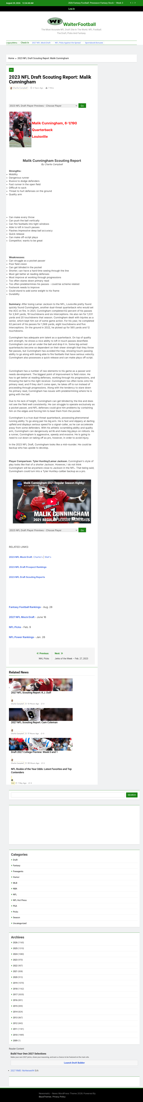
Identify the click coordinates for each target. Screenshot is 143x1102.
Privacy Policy (59, 1096)
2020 (15, 977)
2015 (15, 1006)
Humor (16, 877)
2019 (15, 983)
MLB (15, 883)
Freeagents (18, 871)
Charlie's (38, 557)
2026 (15, 942)
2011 (15, 1029)
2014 (15, 1012)
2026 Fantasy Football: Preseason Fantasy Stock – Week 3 (95, 3)
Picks (15, 912)
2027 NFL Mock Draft (41, 43)
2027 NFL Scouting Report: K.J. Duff (31, 692)
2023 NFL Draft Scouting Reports (27, 577)
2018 (15, 989)
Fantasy (16, 865)
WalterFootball (79, 24)
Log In (71, 8)
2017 (15, 994)
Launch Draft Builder (74, 1062)
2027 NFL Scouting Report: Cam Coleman (34, 722)
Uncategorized (19, 923)
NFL (11, 70)
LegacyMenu (11, 43)
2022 (15, 965)
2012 (15, 1023)
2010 (15, 1035)
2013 (15, 1017)
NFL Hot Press (20, 900)
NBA (15, 888)
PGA (15, 906)
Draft (15, 860)
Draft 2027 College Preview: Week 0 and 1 (34, 752)
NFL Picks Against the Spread (68, 43)
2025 (15, 948)
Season (16, 917)
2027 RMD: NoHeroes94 (23, 1070)
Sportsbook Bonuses (94, 43)
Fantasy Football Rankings (25, 607)
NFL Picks (15, 627)
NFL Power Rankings (21, 637)
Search (132, 795)
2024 (15, 954)
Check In (25, 42)
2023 (15, 960)
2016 (15, 1000)
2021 (15, 971)
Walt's (48, 557)
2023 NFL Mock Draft (20, 557)
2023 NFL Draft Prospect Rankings (28, 567)
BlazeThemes (45, 1096)
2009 (15, 1040)
